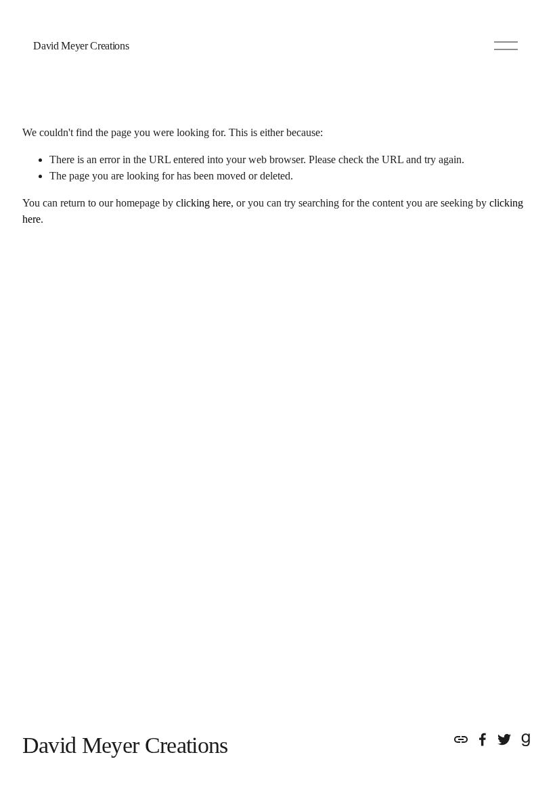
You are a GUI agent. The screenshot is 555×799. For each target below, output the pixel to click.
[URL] (461, 739)
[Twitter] (504, 739)
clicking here (203, 203)
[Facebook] (482, 739)
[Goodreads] (526, 739)
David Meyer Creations (81, 45)
